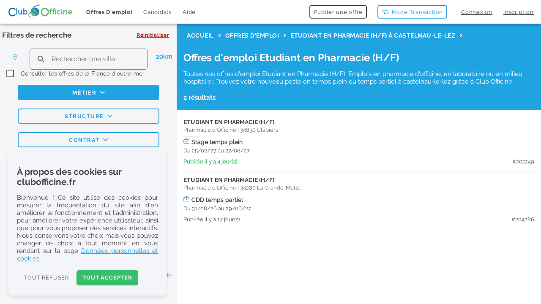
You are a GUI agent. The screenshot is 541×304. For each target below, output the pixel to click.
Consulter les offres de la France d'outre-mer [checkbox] (83, 73)
